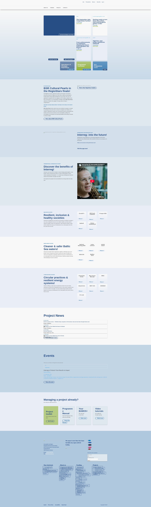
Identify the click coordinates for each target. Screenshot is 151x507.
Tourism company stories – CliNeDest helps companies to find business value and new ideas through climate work (66, 321)
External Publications (48, 331)
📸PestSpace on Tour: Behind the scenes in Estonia (54, 335)
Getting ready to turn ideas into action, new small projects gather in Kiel (100, 22)
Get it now (50, 421)
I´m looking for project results (50, 472)
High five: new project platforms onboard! (99, 42)
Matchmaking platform (80, 488)
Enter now (83, 418)
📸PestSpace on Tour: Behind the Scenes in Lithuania (54, 326)
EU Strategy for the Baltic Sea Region (65, 475)
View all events (50, 382)
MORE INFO (71, 69)
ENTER (105, 69)
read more (79, 23)
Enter (89, 460)
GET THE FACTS (87, 69)
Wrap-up (80, 218)
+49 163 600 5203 (49, 452)
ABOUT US (46, 7)
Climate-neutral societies (81, 480)
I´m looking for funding (48, 468)
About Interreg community (64, 472)
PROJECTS (59, 7)
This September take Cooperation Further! (83, 20)
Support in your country (81, 493)
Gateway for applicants (80, 468)
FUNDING (52, 7)
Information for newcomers (81, 471)
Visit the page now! (82, 148)
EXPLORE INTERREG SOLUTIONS (67, 34)
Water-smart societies (81, 477)
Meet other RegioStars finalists (87, 87)
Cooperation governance (80, 483)
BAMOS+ (95, 474)
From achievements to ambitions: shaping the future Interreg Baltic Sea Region (83, 45)
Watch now (100, 418)
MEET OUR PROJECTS (69, 59)
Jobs (61, 479)
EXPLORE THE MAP (53, 59)
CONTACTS (65, 7)
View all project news (51, 337)
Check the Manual (66, 421)
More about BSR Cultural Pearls (54, 118)
